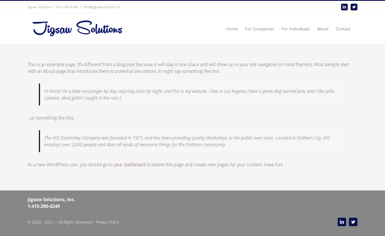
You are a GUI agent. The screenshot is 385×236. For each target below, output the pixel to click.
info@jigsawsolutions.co (101, 7)
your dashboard (129, 164)
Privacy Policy (107, 222)
